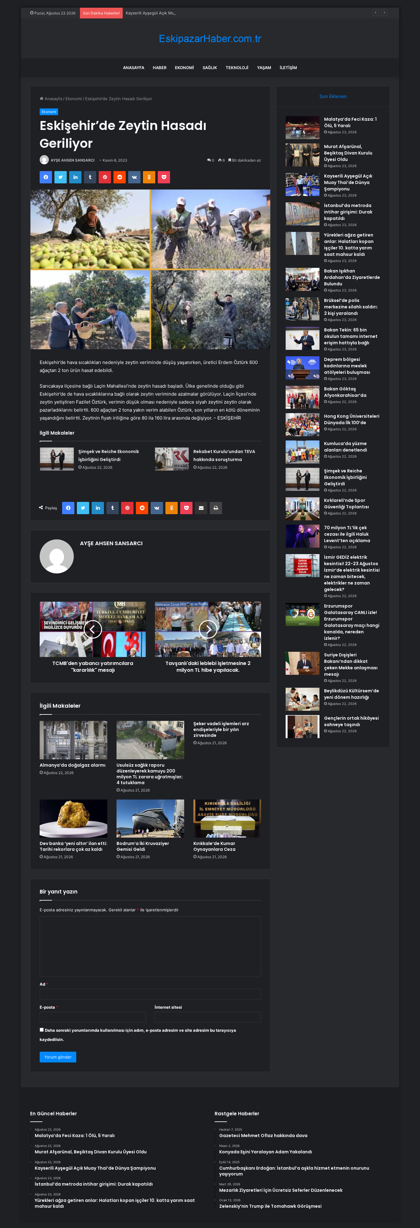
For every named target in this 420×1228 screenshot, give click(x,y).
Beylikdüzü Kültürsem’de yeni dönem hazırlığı (351, 694)
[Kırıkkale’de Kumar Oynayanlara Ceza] (227, 819)
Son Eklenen (333, 96)
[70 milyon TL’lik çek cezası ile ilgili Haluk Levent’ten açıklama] (302, 536)
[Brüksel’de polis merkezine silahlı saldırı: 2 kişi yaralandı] (302, 308)
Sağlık (210, 67)
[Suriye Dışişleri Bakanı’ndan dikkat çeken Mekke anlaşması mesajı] (302, 663)
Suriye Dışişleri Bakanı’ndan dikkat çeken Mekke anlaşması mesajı (351, 664)
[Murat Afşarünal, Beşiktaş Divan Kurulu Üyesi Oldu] (302, 154)
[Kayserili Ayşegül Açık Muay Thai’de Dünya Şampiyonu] (302, 184)
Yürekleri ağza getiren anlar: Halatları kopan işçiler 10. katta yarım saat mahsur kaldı (349, 244)
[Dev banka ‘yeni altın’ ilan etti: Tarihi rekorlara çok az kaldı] (73, 819)
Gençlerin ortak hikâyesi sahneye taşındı (351, 721)
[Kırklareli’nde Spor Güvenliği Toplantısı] (302, 508)
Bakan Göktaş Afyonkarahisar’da (345, 392)
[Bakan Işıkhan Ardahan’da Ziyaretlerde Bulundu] (302, 279)
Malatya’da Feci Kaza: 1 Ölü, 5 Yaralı (350, 122)
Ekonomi (184, 67)
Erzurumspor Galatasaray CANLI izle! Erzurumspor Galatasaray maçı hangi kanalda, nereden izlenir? (351, 622)
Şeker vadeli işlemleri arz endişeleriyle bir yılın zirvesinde (221, 729)
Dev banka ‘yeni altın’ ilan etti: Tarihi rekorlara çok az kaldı (73, 846)
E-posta (49, 1007)
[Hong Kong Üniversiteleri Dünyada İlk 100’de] (302, 424)
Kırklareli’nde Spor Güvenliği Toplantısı (346, 503)
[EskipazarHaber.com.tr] (210, 38)
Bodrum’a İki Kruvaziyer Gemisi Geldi (143, 846)
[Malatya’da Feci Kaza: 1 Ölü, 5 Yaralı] (302, 127)
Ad (44, 984)
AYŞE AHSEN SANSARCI (72, 160)
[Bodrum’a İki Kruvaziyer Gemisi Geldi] (150, 819)
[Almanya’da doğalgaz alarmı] (73, 740)
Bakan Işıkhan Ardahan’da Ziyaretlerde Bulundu (352, 277)
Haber (159, 67)
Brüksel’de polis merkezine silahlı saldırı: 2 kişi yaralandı (351, 306)
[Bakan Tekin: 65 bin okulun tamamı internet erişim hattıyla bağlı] (302, 338)
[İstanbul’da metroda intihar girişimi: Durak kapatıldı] (302, 213)
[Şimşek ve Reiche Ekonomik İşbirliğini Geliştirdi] (57, 459)
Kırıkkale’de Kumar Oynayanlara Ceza (214, 846)
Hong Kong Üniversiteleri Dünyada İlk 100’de (351, 419)
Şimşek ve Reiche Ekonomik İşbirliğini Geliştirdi (345, 477)
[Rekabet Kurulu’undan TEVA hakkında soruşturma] (172, 459)
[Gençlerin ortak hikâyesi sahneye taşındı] (302, 726)
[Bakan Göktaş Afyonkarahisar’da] (302, 397)
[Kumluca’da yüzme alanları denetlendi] (302, 451)
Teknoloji (237, 67)
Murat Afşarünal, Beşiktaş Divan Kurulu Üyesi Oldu (348, 152)
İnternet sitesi (168, 1007)
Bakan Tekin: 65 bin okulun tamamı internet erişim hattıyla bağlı (351, 336)
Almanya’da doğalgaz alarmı (72, 765)
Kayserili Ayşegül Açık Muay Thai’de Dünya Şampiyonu (177, 12)
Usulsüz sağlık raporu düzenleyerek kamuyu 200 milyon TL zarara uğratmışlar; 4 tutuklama (150, 774)
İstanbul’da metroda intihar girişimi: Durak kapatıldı (348, 211)
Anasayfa (133, 67)
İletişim (288, 67)
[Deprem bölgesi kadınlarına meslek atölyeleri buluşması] (302, 367)
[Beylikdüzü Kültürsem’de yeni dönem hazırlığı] (302, 699)
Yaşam (264, 67)
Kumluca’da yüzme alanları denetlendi (345, 446)
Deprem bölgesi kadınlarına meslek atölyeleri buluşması (347, 365)
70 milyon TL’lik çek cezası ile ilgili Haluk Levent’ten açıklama (347, 534)
